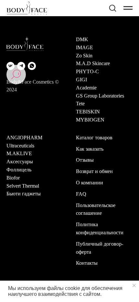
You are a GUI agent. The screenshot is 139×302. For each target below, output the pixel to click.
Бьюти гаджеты (23, 193)
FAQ (81, 194)
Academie (86, 87)
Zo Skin (84, 55)
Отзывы (85, 160)
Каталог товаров (94, 137)
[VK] (10, 66)
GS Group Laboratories (100, 96)
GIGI (81, 79)
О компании (89, 182)
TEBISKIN (88, 111)
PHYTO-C (87, 71)
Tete (80, 103)
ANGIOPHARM (24, 137)
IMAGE (84, 47)
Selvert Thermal (22, 186)
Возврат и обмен (94, 171)
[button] (112, 8)
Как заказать (89, 149)
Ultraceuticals (20, 145)
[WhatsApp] (32, 66)
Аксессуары (19, 161)
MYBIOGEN (90, 119)
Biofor (13, 177)
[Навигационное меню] (128, 8)
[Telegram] (21, 66)
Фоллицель (18, 169)
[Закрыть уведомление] (134, 285)
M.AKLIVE (19, 153)
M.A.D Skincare (93, 63)
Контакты (87, 263)
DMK (82, 39)
